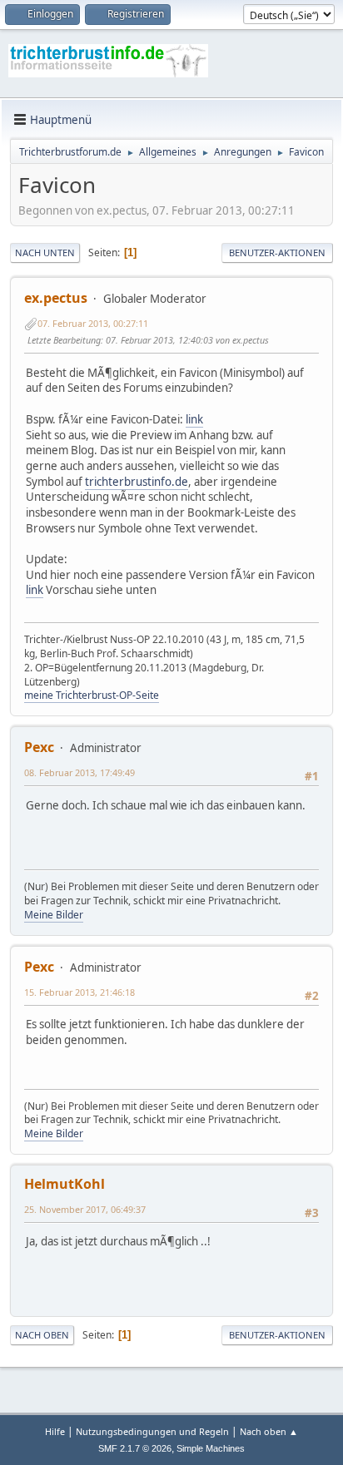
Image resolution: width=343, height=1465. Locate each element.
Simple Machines (210, 1448)
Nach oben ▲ (269, 1431)
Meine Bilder (53, 915)
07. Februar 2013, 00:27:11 (92, 323)
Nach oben (42, 1335)
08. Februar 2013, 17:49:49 (79, 772)
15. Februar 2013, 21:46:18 (79, 992)
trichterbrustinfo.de (136, 481)
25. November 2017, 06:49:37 (85, 1209)
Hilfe (55, 1431)
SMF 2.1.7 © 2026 (135, 1448)
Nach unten (45, 252)
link (194, 419)
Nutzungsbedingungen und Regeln (152, 1431)
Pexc (39, 747)
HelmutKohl (64, 1184)
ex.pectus (55, 298)
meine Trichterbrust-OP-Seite (91, 695)
